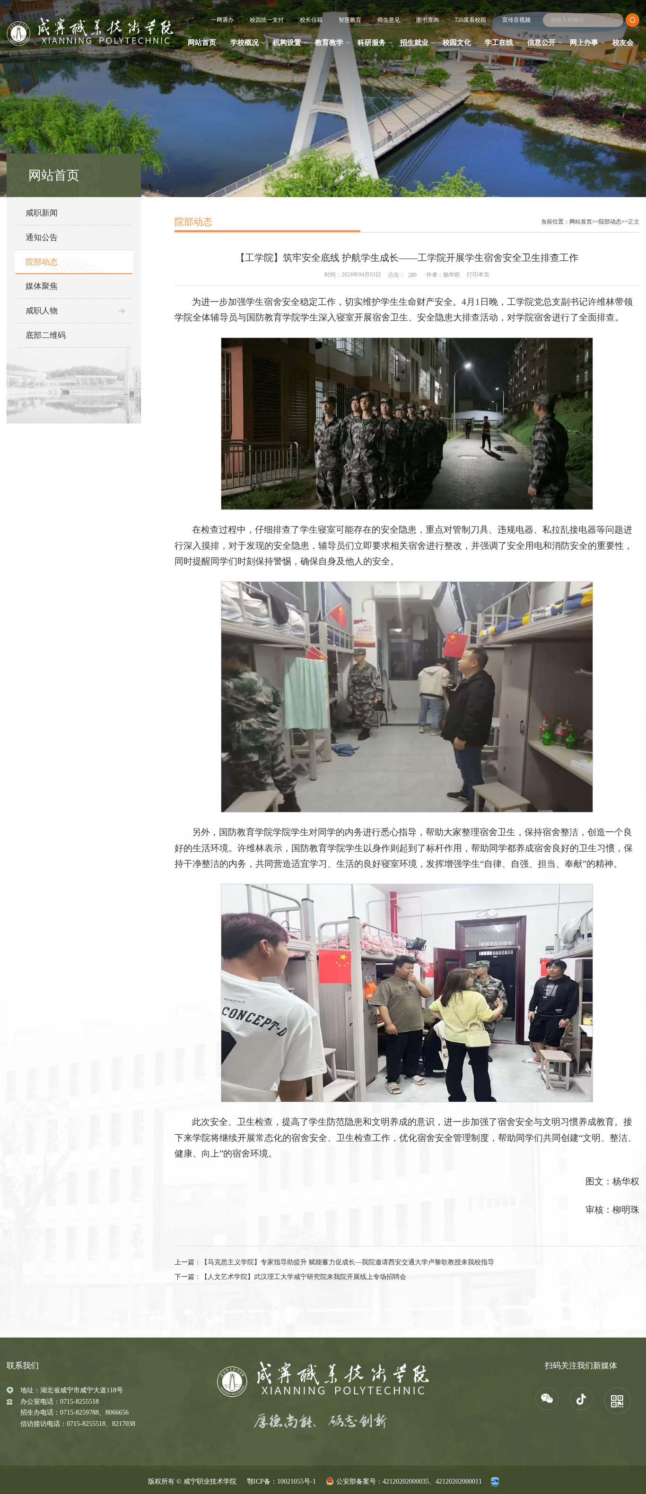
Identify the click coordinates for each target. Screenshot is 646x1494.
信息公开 (541, 42)
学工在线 (499, 42)
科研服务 (372, 42)
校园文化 (457, 42)
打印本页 (478, 274)
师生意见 (388, 20)
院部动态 (42, 262)
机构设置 (287, 42)
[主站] (90, 32)
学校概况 (244, 42)
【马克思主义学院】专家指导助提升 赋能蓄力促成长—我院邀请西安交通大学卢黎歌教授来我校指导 (347, 1262)
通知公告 (42, 237)
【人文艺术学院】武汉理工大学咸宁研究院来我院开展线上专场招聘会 (303, 1276)
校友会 (623, 42)
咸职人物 (42, 310)
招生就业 (414, 42)
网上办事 (584, 42)
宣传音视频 (516, 20)
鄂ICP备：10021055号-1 (281, 1481)
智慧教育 (350, 20)
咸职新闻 (42, 212)
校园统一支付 (267, 20)
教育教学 (329, 42)
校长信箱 (311, 20)
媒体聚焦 (42, 286)
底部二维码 (46, 335)
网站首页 (202, 42)
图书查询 (427, 20)
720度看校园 (470, 20)
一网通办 (222, 20)
